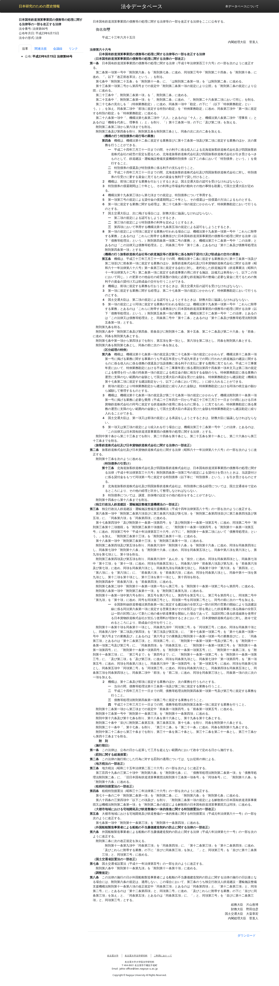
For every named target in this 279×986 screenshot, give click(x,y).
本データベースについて (242, 6)
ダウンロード (246, 935)
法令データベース (142, 6)
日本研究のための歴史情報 (39, 6)
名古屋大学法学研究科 (136, 955)
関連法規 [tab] (41, 48)
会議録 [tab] (57, 48)
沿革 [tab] (25, 48)
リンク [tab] (73, 48)
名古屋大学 (112, 955)
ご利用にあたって (163, 955)
